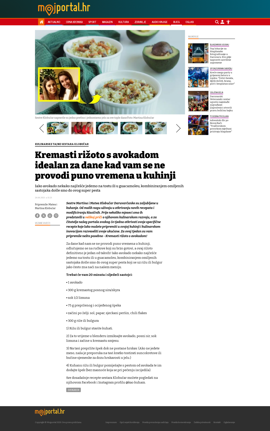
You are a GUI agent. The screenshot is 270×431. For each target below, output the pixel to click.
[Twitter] (43, 215)
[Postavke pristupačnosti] (228, 22)
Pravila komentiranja (181, 422)
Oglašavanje (229, 422)
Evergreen (73, 389)
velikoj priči (93, 217)
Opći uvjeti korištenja (129, 422)
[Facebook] (37, 215)
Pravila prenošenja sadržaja (155, 422)
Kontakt (217, 422)
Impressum (111, 422)
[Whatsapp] (50, 215)
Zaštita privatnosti (202, 422)
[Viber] (56, 215)
